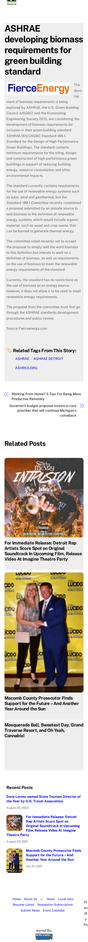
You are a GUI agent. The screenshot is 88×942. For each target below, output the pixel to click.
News (51, 899)
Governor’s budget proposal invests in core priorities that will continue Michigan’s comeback (42, 410)
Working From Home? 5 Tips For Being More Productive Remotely (46, 396)
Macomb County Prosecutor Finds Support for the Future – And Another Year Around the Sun (41, 703)
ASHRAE (22, 359)
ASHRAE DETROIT (48, 359)
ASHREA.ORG (26, 368)
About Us (30, 899)
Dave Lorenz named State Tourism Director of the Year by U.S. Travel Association (43, 799)
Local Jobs (65, 899)
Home (16, 899)
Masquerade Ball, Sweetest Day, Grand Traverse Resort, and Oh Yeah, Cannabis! (44, 730)
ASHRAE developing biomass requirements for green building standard (43, 49)
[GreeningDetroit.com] (11, 3)
